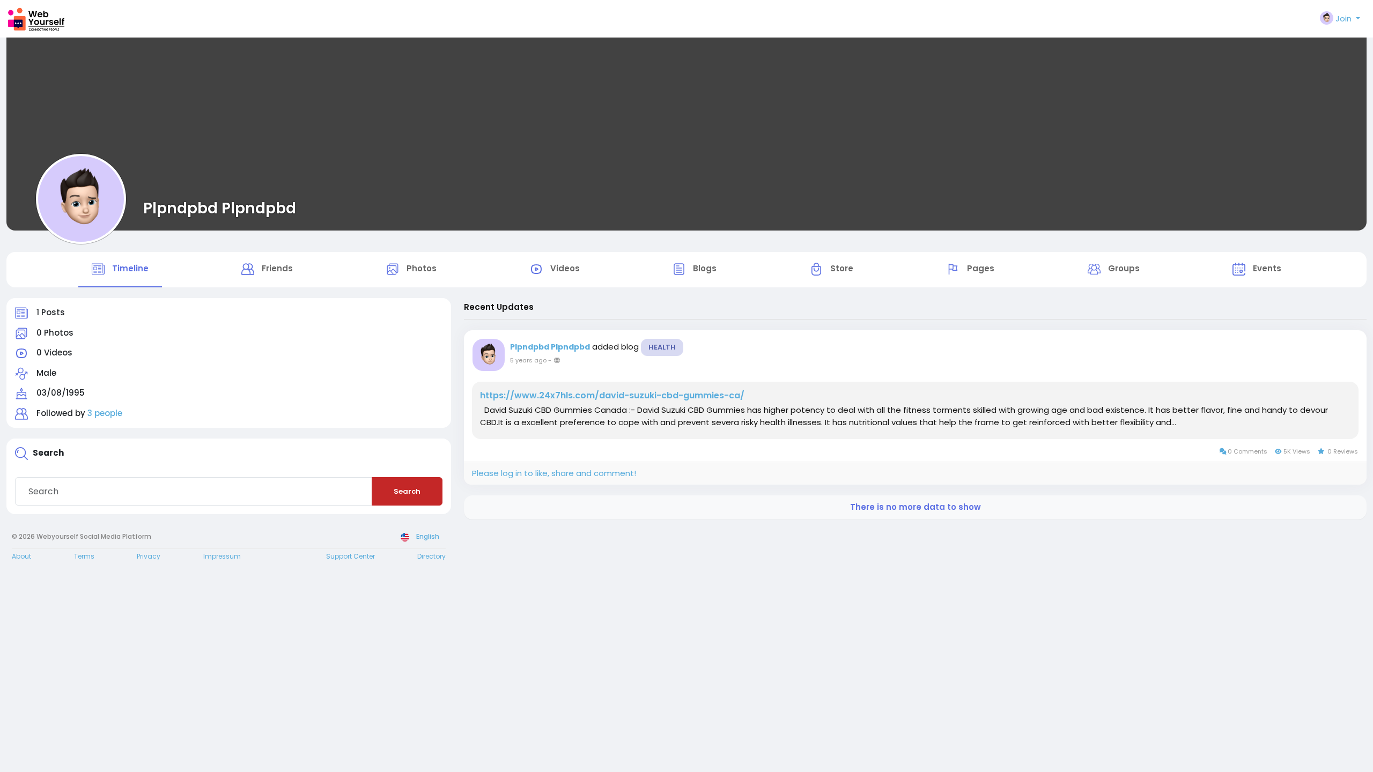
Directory (431, 556)
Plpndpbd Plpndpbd (219, 208)
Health (662, 347)
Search (407, 491)
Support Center (350, 556)
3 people (104, 413)
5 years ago (528, 360)
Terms (84, 556)
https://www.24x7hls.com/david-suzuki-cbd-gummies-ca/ (612, 396)
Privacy (148, 556)
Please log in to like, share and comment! (554, 473)
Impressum (222, 556)
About (21, 556)
